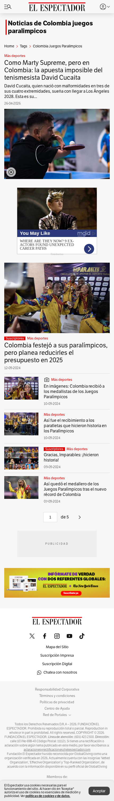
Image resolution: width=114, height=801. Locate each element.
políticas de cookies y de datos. (47, 796)
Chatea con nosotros (60, 672)
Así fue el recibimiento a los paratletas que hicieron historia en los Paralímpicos (75, 426)
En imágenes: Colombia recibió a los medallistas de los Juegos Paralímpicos (74, 392)
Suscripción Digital (57, 664)
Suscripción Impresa (57, 655)
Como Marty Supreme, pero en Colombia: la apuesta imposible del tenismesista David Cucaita (53, 70)
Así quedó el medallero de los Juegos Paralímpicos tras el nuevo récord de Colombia (75, 489)
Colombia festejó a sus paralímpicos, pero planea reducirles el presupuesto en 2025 (56, 352)
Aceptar (99, 791)
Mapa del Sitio (57, 647)
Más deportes (14, 56)
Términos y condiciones (57, 696)
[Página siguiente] (80, 519)
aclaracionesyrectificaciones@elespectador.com (57, 749)
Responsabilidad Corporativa (57, 689)
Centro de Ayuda (57, 708)
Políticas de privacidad (57, 702)
